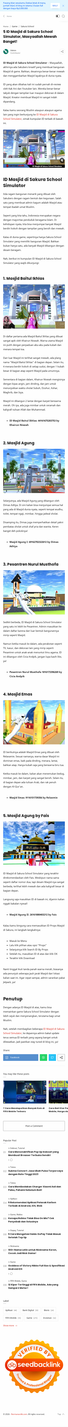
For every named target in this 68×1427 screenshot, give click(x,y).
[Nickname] (14, 1246)
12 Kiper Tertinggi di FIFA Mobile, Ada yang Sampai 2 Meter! (33, 1286)
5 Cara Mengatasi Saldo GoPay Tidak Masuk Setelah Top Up (34, 1235)
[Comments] (10, 1160)
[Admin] (13, 50)
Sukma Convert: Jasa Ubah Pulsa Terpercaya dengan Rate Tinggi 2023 (35, 1172)
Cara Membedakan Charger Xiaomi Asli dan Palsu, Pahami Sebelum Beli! (34, 1188)
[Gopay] (13, 1230)
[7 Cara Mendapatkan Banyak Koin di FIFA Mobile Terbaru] (24, 1092)
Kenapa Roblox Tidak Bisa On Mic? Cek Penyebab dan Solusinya (31, 1220)
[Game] (13, 1214)
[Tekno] (13, 1167)
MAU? (55, 5)
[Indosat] (13, 1148)
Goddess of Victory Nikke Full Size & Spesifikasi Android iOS (36, 1267)
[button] (7, 16)
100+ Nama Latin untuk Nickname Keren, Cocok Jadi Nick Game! (32, 1251)
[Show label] (10, 1325)
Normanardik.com (19, 1414)
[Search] (63, 16)
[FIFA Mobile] (15, 1281)
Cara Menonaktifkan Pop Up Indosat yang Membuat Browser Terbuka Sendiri (33, 1153)
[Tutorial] (21, 1148)
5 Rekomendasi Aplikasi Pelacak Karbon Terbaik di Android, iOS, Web (32, 1204)
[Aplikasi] (13, 1198)
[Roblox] (19, 1214)
